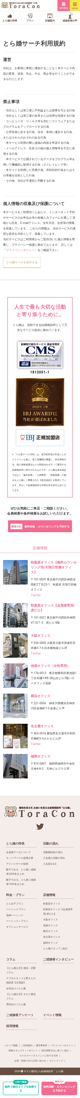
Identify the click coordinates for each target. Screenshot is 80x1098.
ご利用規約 (26, 1045)
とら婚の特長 (15, 843)
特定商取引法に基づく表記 (55, 1050)
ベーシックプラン (16, 909)
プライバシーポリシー (20, 250)
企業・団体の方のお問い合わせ (30, 1060)
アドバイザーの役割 (17, 863)
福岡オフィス (40, 756)
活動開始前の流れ (53, 852)
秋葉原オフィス (51, 903)
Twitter (36, 595)
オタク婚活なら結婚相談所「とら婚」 (45, 1071)
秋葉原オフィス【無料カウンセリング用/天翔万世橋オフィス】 (54, 567)
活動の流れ (50, 843)
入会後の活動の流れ (54, 858)
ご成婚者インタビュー (58, 959)
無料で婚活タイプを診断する (21, 1087)
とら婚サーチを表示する (22, 262)
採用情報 (12, 1026)
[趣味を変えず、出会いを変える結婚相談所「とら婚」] (20, 5)
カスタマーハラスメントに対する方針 (38, 1055)
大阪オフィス (40, 636)
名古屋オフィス (42, 726)
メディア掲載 (11, 1045)
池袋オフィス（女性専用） (50, 666)
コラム (10, 959)
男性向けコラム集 (16, 1004)
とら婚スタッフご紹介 (55, 948)
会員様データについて (18, 852)
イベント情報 (52, 1015)
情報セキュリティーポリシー (23, 1050)
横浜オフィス (40, 696)
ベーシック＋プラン (17, 921)
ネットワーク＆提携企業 (19, 858)
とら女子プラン (14, 903)
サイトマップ (56, 1060)
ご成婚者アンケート (20, 1015)
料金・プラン (15, 895)
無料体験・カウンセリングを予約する (40, 526)
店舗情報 (49, 895)
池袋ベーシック (14, 915)
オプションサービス (17, 926)
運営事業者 (41, 1045)
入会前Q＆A (49, 863)
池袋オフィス (50, 925)
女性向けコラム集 (16, 988)
